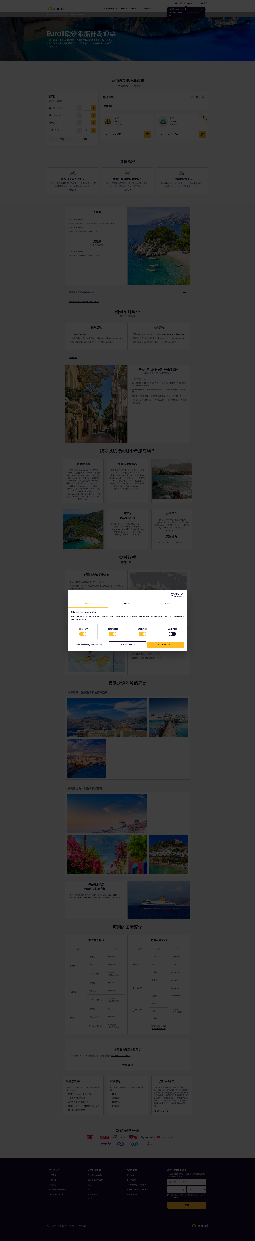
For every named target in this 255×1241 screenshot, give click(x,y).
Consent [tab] (88, 603)
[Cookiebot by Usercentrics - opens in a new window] (172, 595)
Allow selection (127, 645)
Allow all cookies (166, 645)
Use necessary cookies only (89, 645)
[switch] (112, 634)
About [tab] (167, 603)
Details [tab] (127, 603)
